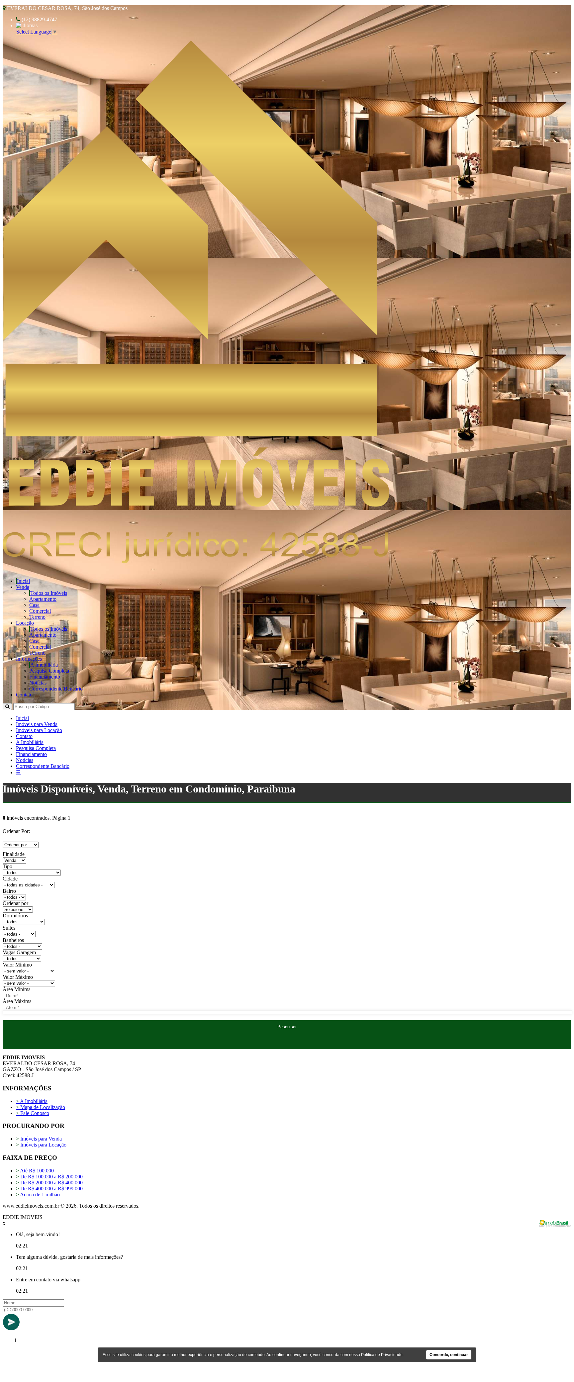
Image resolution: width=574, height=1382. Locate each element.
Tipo (7, 866)
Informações (29, 659)
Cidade (10, 878)
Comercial (40, 611)
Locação (25, 623)
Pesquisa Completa (49, 671)
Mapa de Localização (40, 1107)
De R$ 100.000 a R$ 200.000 (49, 1176)
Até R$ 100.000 (35, 1170)
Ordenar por (15, 903)
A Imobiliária (44, 665)
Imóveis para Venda (36, 724)
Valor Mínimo (17, 964)
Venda (22, 587)
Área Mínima (17, 989)
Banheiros (13, 940)
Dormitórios (15, 915)
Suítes (9, 928)
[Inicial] (196, 562)
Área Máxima (17, 1001)
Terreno (37, 617)
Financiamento (44, 677)
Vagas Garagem (19, 952)
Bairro (9, 891)
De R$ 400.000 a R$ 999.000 (49, 1188)
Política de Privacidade (382, 1354)
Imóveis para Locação (39, 730)
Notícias (38, 683)
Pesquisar (287, 1026)
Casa (34, 605)
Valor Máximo (18, 977)
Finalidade (14, 854)
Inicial (23, 581)
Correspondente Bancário (56, 688)
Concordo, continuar (449, 1354)
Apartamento (42, 599)
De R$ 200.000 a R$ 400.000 (49, 1182)
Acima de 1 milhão (38, 1194)
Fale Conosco (32, 1113)
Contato (24, 694)
